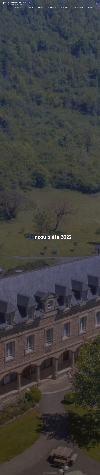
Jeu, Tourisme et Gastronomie (18, 2)
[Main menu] (95, 3)
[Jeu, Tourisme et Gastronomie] (4, 3)
